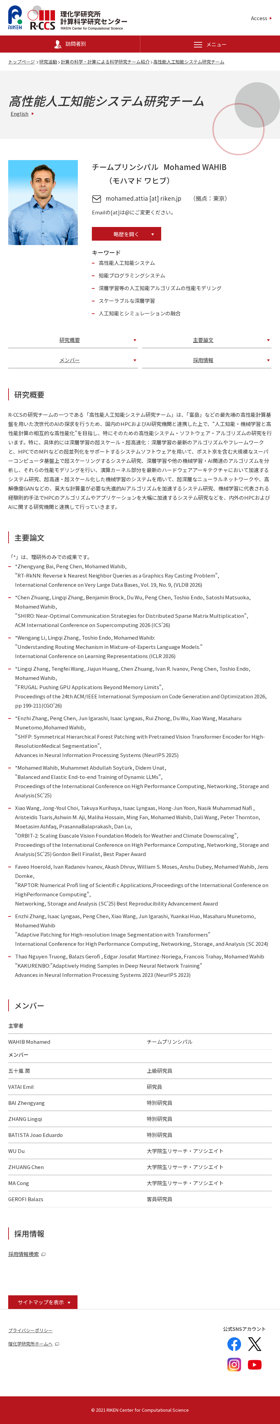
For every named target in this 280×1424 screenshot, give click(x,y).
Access (259, 18)
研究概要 (69, 339)
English (19, 113)
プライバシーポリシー (30, 1330)
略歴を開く (126, 234)
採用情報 (203, 360)
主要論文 (203, 339)
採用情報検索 (23, 1253)
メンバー (69, 360)
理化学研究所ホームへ (30, 1343)
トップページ (21, 61)
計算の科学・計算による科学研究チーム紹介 (105, 61)
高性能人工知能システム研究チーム (188, 61)
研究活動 (48, 61)
